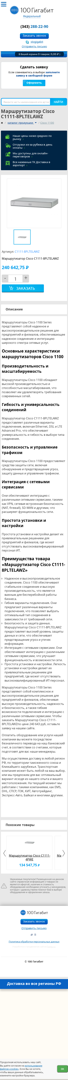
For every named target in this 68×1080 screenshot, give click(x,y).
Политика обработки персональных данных (34, 941)
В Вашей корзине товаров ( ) (39, 54)
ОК (62, 1068)
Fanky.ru (51, 946)
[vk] (35, 934)
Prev (5, 853)
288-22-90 (34, 26)
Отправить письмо (34, 46)
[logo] (31, 10)
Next (63, 853)
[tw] (31, 934)
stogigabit (37, 41)
